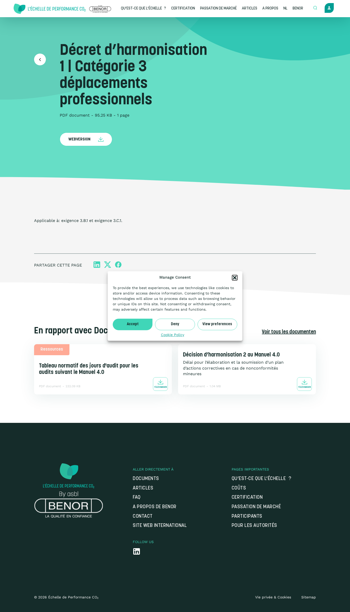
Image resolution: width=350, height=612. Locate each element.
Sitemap (308, 597)
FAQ (137, 497)
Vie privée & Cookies (273, 597)
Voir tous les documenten (289, 332)
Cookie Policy (172, 335)
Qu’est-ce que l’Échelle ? (261, 478)
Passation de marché (256, 507)
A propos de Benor (155, 507)
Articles (143, 488)
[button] (234, 277)
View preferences (217, 324)
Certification (247, 497)
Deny (175, 324)
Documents (146, 478)
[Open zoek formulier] (315, 8)
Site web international (160, 525)
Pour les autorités (254, 525)
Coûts (239, 488)
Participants (247, 516)
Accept (133, 324)
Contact (143, 516)
